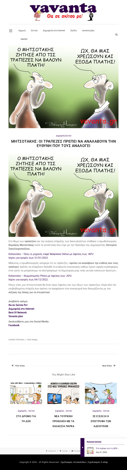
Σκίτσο (68, 136)
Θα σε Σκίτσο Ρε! (18, 305)
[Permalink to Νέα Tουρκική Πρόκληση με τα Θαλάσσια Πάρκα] (63, 403)
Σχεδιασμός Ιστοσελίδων (73, 462)
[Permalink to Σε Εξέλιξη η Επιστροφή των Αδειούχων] (101, 403)
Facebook (52, 451)
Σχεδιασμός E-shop (98, 462)
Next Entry (107, 366)
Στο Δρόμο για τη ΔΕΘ (26, 419)
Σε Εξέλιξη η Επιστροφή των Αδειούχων (101, 421)
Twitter (65, 451)
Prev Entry (20, 366)
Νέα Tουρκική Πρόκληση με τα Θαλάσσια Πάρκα (63, 421)
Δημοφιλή (60, 136)
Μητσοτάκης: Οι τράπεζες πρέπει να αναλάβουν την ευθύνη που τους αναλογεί (63, 143)
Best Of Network (18, 312)
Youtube (77, 451)
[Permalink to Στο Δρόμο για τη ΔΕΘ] (26, 403)
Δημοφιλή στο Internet (21, 308)
